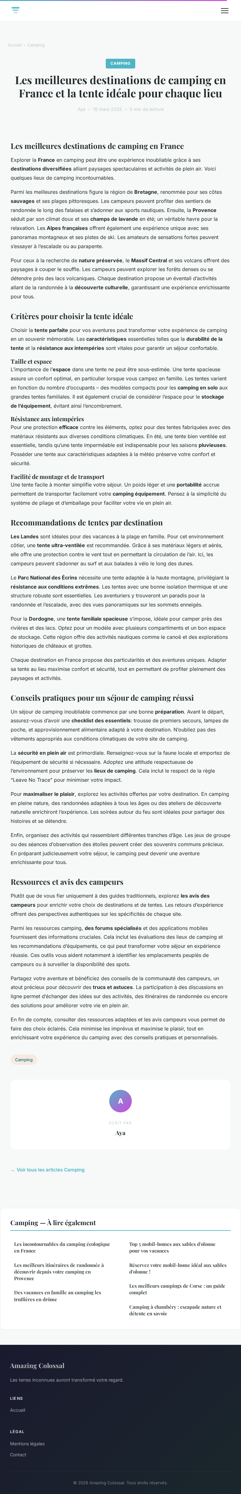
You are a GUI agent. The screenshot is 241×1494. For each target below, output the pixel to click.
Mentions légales (27, 1443)
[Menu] (224, 11)
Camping (36, 44)
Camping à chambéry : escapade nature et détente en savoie (175, 1310)
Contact (18, 1454)
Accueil (15, 44)
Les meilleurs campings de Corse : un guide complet (177, 1289)
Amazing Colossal (37, 1365)
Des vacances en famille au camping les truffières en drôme (57, 1295)
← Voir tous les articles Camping (48, 1170)
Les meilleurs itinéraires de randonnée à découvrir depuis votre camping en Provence (59, 1272)
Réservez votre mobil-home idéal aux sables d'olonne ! (178, 1268)
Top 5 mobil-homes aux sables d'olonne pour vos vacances (172, 1247)
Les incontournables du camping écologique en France (62, 1247)
